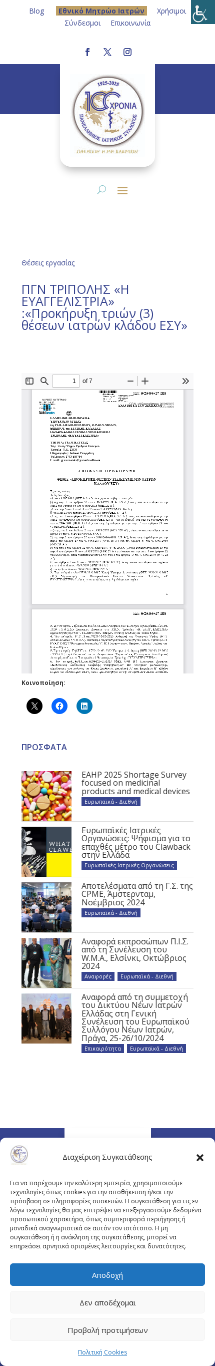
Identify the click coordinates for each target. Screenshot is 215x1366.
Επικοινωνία (130, 23)
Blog (36, 11)
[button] (200, 1157)
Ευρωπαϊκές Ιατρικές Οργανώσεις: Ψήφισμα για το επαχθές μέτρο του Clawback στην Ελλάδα (136, 842)
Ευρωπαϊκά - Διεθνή (111, 801)
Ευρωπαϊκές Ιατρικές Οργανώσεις (129, 865)
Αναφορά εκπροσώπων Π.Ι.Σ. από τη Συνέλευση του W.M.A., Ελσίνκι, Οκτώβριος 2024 (135, 953)
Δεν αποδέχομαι (108, 1302)
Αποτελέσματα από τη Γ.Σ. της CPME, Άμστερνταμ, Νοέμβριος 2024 (137, 894)
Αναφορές (98, 976)
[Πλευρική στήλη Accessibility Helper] (203, 12)
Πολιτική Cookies (102, 1352)
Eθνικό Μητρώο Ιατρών (101, 11)
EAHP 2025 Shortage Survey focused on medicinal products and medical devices (136, 783)
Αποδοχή (107, 1275)
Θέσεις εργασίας (48, 262)
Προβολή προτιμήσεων (108, 1330)
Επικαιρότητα (102, 1048)
